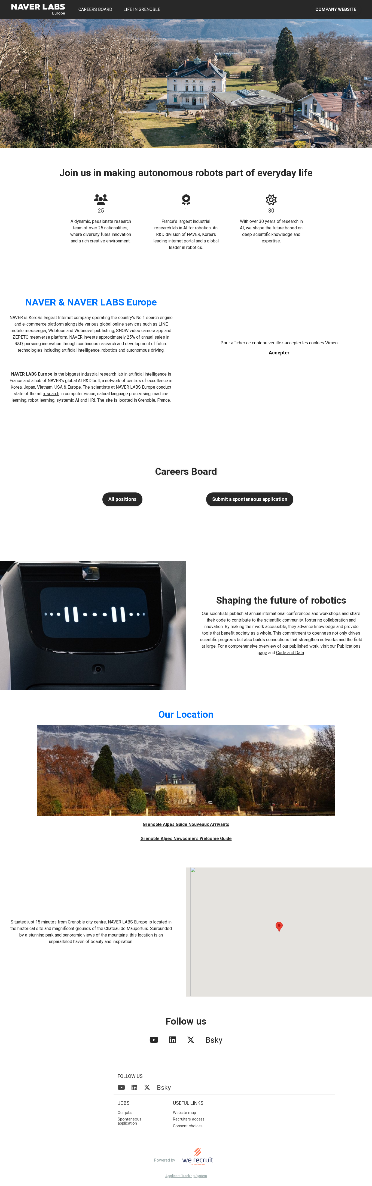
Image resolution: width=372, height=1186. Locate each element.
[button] (279, 927)
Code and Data (290, 652)
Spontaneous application (129, 1121)
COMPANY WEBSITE (335, 9)
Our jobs (125, 1112)
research (51, 393)
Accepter (279, 352)
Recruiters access (189, 1119)
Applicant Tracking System (186, 1176)
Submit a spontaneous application (249, 499)
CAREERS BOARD (95, 9)
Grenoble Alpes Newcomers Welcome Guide (186, 838)
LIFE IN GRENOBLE (141, 9)
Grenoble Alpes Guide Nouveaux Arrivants (186, 824)
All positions (122, 499)
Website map (184, 1112)
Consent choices (188, 1126)
